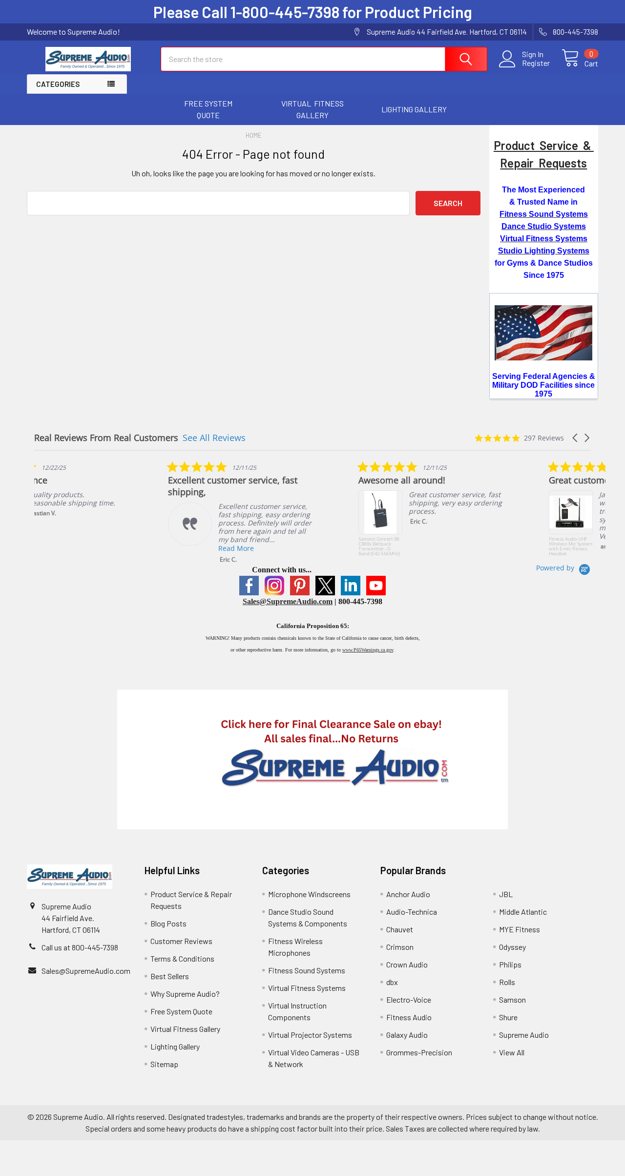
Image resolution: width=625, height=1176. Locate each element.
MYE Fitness (519, 929)
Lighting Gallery (175, 1046)
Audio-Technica (411, 911)
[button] (208, 109)
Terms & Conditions (182, 958)
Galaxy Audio (407, 1034)
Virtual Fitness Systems (307, 987)
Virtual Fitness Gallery (185, 1028)
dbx (392, 982)
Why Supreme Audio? (185, 993)
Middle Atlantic (523, 911)
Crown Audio (407, 964)
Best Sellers (169, 976)
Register (536, 63)
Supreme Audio (524, 1034)
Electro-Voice (408, 999)
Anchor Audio (408, 894)
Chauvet (399, 929)
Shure (508, 1017)
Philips (510, 964)
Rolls (507, 982)
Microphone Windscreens (309, 894)
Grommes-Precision (419, 1052)
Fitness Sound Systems (306, 970)
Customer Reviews (181, 940)
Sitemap (164, 1064)
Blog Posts (168, 923)
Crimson (400, 946)
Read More (293, 548)
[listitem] (107, 497)
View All (511, 1052)
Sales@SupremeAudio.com (288, 601)
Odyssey (512, 946)
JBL (506, 894)
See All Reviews (214, 437)
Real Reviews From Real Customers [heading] (106, 438)
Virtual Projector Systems (310, 1034)
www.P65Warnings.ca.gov (367, 649)
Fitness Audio (409, 1017)
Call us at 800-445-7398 (80, 947)
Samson (512, 999)
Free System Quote (181, 1011)
